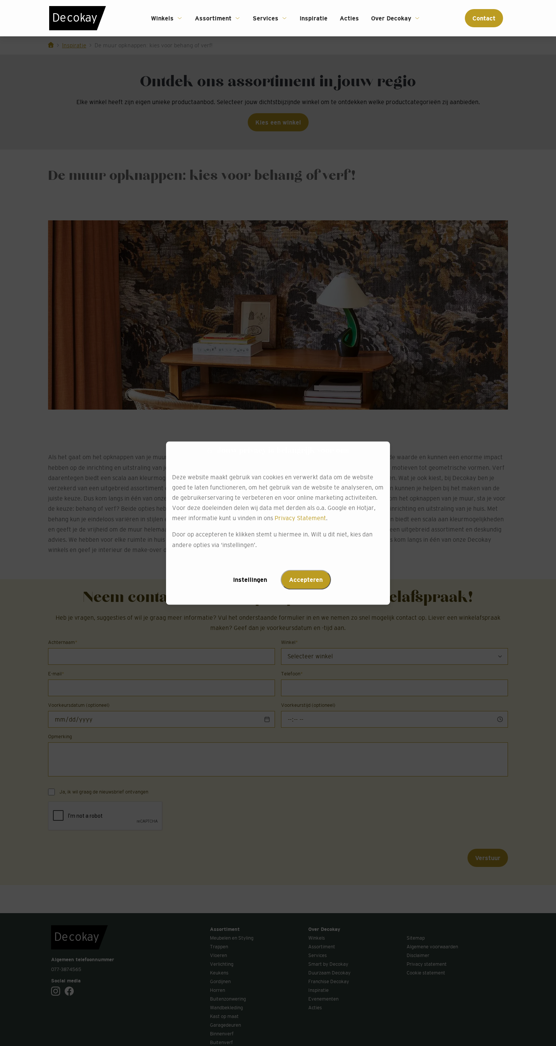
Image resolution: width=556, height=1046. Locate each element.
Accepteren (306, 579)
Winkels (162, 18)
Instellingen (250, 579)
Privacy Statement (300, 518)
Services (265, 18)
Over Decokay (391, 18)
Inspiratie (314, 18)
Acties (349, 18)
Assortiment (213, 18)
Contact (483, 18)
